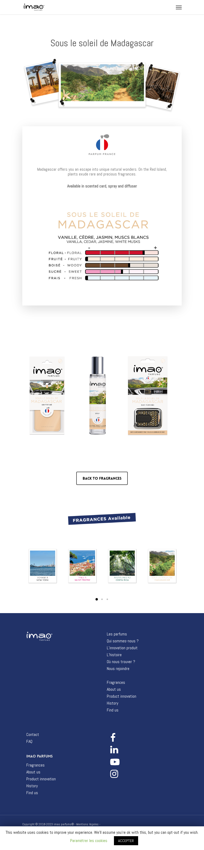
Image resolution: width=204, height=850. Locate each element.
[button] (96, 599)
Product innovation (121, 696)
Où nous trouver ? (121, 661)
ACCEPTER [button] (126, 840)
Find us (112, 710)
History (112, 703)
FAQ (29, 741)
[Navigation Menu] (179, 7)
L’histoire (114, 654)
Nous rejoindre (118, 668)
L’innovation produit (122, 648)
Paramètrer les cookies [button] (88, 840)
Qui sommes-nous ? (123, 641)
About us (114, 689)
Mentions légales (87, 824)
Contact (32, 734)
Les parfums (117, 634)
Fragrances (116, 682)
